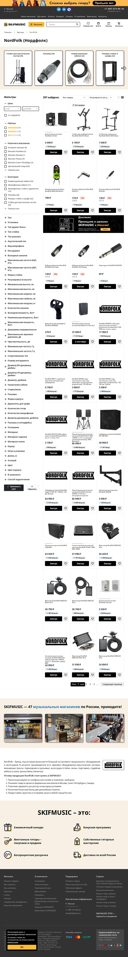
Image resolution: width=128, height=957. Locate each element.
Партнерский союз (43, 888)
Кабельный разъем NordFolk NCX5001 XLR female (82, 266)
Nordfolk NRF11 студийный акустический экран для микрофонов (55, 380)
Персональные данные (75, 891)
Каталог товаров (11, 881)
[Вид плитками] (122, 97)
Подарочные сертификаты (15, 902)
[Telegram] (59, 9)
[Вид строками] (118, 97)
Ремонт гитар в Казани (106, 902)
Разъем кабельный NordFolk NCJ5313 (82, 190)
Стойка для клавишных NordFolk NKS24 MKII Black (108, 135)
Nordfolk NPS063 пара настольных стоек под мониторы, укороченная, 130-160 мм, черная (110, 381)
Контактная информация (79, 899)
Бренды (20, 32)
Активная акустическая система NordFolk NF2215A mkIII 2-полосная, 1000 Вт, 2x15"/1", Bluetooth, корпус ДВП (55, 659)
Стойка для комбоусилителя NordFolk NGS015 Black (82, 135)
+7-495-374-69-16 (114, 8)
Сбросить (32, 489)
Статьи (7, 895)
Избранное (88, 26)
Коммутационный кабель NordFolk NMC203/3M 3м (54, 190)
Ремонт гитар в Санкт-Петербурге (105, 897)
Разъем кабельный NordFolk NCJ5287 (109, 190)
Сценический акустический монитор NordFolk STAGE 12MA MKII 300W (83, 547)
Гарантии (8, 891)
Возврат (60, 16)
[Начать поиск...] (77, 24)
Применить (15, 487)
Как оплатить (9, 884)
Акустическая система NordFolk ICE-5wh (107, 601)
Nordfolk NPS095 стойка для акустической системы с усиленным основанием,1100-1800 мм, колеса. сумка (110, 326)
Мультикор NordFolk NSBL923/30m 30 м (79, 657)
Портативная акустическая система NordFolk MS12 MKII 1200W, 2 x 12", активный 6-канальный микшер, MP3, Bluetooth (82, 437)
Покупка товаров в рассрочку (109, 887)
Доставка (41, 16)
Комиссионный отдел (105, 890)
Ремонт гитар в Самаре (106, 906)
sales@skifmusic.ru (114, 11)
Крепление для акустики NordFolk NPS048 (108, 491)
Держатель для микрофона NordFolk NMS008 (55, 324)
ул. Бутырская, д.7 (10, 11)
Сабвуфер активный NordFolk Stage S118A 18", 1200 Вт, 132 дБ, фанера (56, 492)
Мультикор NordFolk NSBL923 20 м (110, 657)
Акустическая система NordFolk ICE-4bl (53, 135)
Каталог (38, 24)
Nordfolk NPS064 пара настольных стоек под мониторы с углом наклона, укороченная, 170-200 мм (82, 381)
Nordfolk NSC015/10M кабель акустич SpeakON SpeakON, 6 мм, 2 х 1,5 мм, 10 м (56, 436)
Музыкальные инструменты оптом (46, 902)
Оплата (51, 16)
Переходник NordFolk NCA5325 (110, 265)
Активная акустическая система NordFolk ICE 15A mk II (83, 324)
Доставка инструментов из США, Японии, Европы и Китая (109, 882)
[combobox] (63, 24)
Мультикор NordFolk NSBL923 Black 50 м (56, 601)
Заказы (109, 26)
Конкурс (7, 898)
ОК (21, 947)
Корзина (119, 26)
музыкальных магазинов (56, 706)
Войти (98, 26)
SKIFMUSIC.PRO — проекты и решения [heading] (106, 914)
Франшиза (92, 16)
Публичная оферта (74, 888)
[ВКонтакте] (64, 9)
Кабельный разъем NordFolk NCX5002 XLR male (55, 266)
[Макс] (69, 9)
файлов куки (13, 942)
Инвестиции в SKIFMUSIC (45, 910)
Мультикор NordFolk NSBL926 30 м (110, 546)
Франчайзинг (40, 891)
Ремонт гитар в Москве (106, 894)
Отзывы (69, 16)
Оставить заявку (73, 881)
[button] (123, 68)
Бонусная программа (13, 905)
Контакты (102, 16)
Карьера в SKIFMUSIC (44, 907)
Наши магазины (28, 16)
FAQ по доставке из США (76, 884)
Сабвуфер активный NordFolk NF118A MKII (110, 435)
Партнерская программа (45, 898)
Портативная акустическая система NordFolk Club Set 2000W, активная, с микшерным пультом (82, 493)
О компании (79, 16)
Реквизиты (39, 895)
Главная (8, 32)
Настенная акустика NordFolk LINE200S (56, 546)
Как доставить (10, 888)
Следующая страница (112, 684)
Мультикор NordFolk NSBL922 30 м (83, 601)
